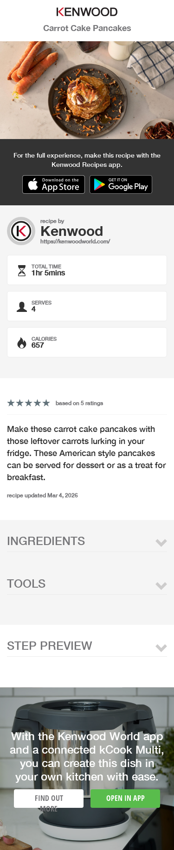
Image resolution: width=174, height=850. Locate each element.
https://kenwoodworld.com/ (75, 241)
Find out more (49, 800)
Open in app (125, 798)
